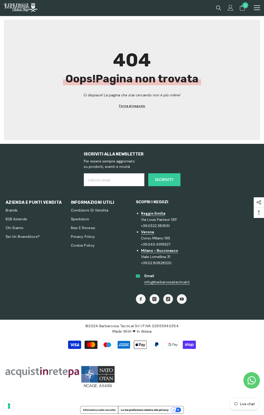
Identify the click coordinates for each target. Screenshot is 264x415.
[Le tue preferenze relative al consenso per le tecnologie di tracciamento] (9, 406)
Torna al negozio (132, 106)
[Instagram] (154, 299)
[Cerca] (219, 8)
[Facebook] (141, 299)
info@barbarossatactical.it (167, 282)
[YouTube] (182, 299)
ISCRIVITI (164, 179)
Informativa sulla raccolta (99, 409)
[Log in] (230, 8)
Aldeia (146, 331)
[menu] (257, 8)
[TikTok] (168, 299)
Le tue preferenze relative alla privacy (145, 409)
